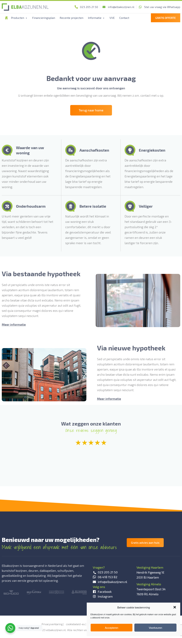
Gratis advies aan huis (145, 542)
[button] (174, 607)
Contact (124, 17)
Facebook (105, 592)
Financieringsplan (43, 17)
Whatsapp (162, 7)
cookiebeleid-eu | (76, 624)
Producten (18, 17)
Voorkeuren (155, 627)
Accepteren (111, 627)
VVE (112, 17)
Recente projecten (71, 17)
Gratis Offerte (165, 17)
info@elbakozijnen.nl (121, 7)
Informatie (95, 17)
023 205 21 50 (89, 7)
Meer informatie (14, 324)
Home (6, 17)
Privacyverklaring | (53, 624)
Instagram (105, 596)
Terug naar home (91, 110)
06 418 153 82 (107, 577)
